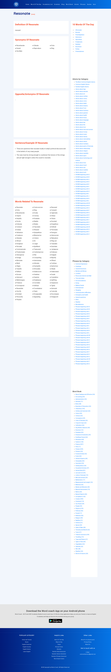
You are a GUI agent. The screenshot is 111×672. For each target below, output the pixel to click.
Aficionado (79, 30)
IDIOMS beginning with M (83, 203)
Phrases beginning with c (83, 311)
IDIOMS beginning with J (82, 196)
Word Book (69, 4)
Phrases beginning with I (82, 325)
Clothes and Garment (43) (83, 411)
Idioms (76, 4)
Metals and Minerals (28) (83, 487)
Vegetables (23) (80, 544)
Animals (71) (79, 401)
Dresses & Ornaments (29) (83, 434)
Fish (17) (78, 446)
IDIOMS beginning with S (82, 217)
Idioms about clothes (82, 96)
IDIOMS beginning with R (82, 215)
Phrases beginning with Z (83, 363)
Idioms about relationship (83, 148)
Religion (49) (79, 518)
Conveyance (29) (80, 418)
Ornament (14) (80, 501)
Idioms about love (81, 127)
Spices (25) (79, 525)
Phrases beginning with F (83, 318)
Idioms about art (80, 94)
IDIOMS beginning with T (82, 220)
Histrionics (79, 37)
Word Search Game (59, 658)
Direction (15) (79, 430)
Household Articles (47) (82, 468)
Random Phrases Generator (59, 656)
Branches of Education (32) (83, 406)
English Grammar (26, 644)
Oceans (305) (79, 499)
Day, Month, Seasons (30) (83, 427)
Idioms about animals (82, 91)
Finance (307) (79, 444)
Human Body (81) (80, 470)
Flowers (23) (79, 451)
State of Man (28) (81, 527)
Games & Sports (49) (82, 458)
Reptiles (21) (79, 520)
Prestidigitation (80, 34)
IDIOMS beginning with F (82, 186)
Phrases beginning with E (83, 316)
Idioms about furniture (82, 110)
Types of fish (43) (81, 541)
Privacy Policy (88, 642)
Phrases (83, 4)
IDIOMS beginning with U (82, 222)
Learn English (26, 651)
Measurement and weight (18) (84, 482)
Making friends (80, 285)
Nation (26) (79, 492)
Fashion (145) (79, 442)
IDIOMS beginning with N (82, 205)
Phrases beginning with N (83, 337)
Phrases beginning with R (83, 347)
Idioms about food (81, 108)
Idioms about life (80, 124)
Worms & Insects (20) (82, 553)
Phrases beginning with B (83, 309)
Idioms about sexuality (82, 153)
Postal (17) (79, 513)
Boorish (78, 32)
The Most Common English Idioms (85, 82)
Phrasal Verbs (59, 646)
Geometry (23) (80, 463)
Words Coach (54, 667)
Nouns (27, 642)
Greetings (78, 266)
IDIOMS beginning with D (82, 181)
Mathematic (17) (80, 480)
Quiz (94, 4)
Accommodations (81, 280)
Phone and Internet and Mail (83, 276)
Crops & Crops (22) (81, 423)
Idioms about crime (81, 101)
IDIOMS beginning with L (82, 200)
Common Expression (81, 264)
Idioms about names (81, 136)
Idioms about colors (81, 98)
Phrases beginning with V (83, 356)
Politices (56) (79, 510)
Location (78, 273)
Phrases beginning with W (83, 359)
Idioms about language (82, 120)
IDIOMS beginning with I (82, 193)
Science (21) (79, 522)
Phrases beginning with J (83, 328)
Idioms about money (81, 132)
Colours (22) (79, 415)
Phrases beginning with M (83, 335)
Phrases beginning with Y (83, 361)
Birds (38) (78, 404)
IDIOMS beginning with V (82, 224)
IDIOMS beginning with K (82, 198)
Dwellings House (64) (82, 437)
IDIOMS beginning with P (82, 210)
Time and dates (80, 278)
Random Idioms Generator (59, 653)
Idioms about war (80, 167)
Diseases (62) (79, 432)
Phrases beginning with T (83, 352)
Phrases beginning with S (83, 349)
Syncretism (79, 39)
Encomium (79, 46)
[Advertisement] (41, 70)
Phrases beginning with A (83, 306)
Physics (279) (79, 508)
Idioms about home (81, 117)
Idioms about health (81, 115)
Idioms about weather (82, 170)
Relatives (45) (79, 515)
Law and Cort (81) (81, 473)
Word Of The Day (36, 4)
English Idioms (27, 649)
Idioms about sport (81, 155)
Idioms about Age (81, 89)
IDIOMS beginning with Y (82, 231)
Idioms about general (82, 113)
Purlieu (77, 49)
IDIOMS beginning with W (83, 227)
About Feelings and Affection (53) (85, 394)
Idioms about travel (81, 165)
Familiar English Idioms (82, 86)
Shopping (78, 290)
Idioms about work (81, 172)
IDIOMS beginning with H (82, 191)
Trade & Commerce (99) (82, 534)
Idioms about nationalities (83, 139)
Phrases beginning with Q (83, 344)
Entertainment (80, 287)
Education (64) (80, 439)
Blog (63, 4)
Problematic (79, 42)
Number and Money (81, 271)
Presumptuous (80, 51)
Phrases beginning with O (83, 340)
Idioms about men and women (84, 129)
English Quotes (27, 646)
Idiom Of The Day (59, 639)
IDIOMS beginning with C (82, 179)
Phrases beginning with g (83, 321)
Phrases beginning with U (83, 354)
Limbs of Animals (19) (82, 475)
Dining (77, 283)
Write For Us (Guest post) (88, 639)
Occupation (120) (80, 496)
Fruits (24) (78, 456)
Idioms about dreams (82, 105)
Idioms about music (81, 134)
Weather (78, 302)
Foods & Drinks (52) (81, 453)
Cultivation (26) (80, 425)
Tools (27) (78, 532)
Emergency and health (82, 295)
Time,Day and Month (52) (83, 530)
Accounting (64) (80, 396)
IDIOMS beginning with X (82, 229)
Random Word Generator (59, 651)
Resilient (78, 44)
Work (77, 299)
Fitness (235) (79, 449)
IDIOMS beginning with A (82, 174)
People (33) (79, 506)
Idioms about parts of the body (84, 146)
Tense (59, 644)
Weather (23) (79, 551)
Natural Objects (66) (81, 494)
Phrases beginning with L (83, 333)
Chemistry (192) (80, 408)
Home (27, 4)
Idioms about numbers (82, 144)
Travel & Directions (81, 268)
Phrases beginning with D (83, 314)
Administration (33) (81, 399)
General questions (81, 297)
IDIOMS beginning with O (83, 208)
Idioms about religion (82, 151)
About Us (87, 644)
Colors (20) (79, 413)
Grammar (57, 4)
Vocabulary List (48, 4)
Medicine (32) (79, 484)
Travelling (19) (80, 537)
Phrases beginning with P (83, 342)
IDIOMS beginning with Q (83, 212)
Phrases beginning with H (83, 323)
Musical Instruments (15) (83, 489)
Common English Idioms (82, 84)
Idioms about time (81, 162)
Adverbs (59, 649)
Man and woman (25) (82, 477)
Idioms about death (81, 103)
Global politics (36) (81, 465)
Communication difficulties (83, 292)
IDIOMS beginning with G (83, 189)
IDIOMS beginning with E (82, 184)
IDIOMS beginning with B (82, 177)
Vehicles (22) (79, 546)
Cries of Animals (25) (82, 420)
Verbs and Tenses (27, 639)
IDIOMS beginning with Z (82, 234)
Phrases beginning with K (83, 330)
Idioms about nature (81, 141)
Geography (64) (80, 461)
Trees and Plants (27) (82, 539)
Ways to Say (59, 642)
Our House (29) (80, 503)
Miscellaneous (80, 304)
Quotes (89, 4)
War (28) (78, 549)
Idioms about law (80, 122)
